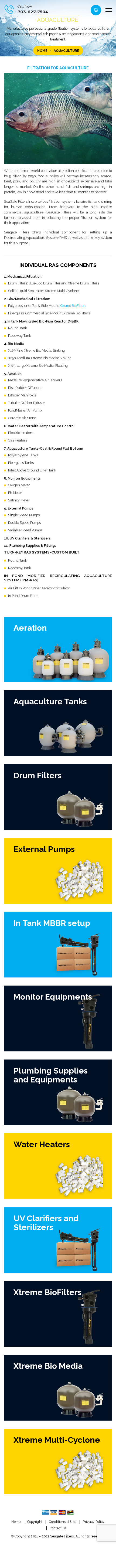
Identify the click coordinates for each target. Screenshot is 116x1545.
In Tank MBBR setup (51, 923)
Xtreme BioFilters (73, 306)
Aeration (30, 628)
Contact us (58, 1528)
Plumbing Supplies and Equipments (50, 1075)
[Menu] (108, 10)
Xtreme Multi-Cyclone (56, 1440)
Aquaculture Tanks (50, 701)
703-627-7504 (33, 11)
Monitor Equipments (52, 996)
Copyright (35, 1522)
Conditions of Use (62, 1522)
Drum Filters (37, 775)
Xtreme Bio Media (48, 1366)
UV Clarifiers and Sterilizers (46, 1223)
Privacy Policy (93, 1522)
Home (42, 51)
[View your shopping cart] (95, 11)
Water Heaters (41, 1144)
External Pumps (44, 849)
